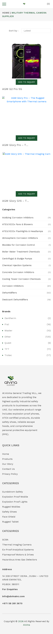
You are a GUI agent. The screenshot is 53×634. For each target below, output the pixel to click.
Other (8, 336)
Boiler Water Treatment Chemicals (21, 251)
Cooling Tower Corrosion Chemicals (21, 279)
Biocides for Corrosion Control (18, 245)
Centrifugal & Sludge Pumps (17, 258)
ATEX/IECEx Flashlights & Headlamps (22, 231)
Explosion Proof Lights (14, 501)
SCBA (5, 539)
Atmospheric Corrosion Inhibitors (20, 238)
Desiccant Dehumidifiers (15, 299)
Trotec (8, 355)
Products (7, 459)
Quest (8, 342)
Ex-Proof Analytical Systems (18, 549)
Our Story (7, 464)
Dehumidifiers (9, 292)
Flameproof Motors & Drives (18, 554)
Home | (6, 12)
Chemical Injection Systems (17, 265)
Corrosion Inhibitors (13, 286)
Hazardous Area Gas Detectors (19, 559)
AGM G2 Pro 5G (12, 89)
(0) (48, 3)
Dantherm (10, 318)
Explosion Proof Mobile (15, 496)
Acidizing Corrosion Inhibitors (17, 217)
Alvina (26, 624)
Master (8, 330)
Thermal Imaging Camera (17, 544)
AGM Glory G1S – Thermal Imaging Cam (15, 200)
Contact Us (8, 469)
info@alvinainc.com (13, 596)
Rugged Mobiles (11, 506)
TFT (7, 349)
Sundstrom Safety (12, 491)
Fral (7, 324)
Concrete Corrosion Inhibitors (18, 272)
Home (5, 454)
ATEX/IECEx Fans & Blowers (17, 224)
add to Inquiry (26, 82)
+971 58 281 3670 (12, 603)
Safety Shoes (9, 511)
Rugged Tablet (10, 521)
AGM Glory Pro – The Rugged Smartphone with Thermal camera (15, 144)
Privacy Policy (10, 474)
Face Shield (8, 516)
